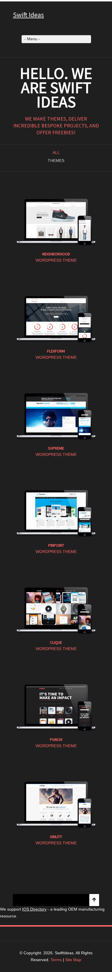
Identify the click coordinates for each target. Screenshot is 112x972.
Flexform (56, 351)
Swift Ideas (28, 14)
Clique (56, 642)
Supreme (56, 448)
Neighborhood (56, 253)
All (56, 152)
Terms (56, 959)
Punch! (56, 739)
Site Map (73, 959)
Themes (56, 160)
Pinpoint (56, 545)
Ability (56, 836)
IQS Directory (34, 909)
